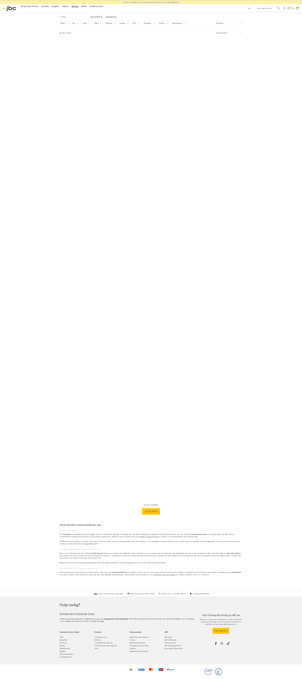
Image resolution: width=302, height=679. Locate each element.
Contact (98, 632)
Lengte (122, 23)
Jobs (96, 648)
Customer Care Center (69, 632)
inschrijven (221, 631)
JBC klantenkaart (66, 654)
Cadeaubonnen (66, 657)
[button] (29, 6)
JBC (166, 632)
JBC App (168, 637)
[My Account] (293, 8)
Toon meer (151, 511)
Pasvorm (109, 23)
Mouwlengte (177, 23)
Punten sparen (170, 643)
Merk (96, 23)
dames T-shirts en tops (149, 537)
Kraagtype (147, 23)
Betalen (63, 651)
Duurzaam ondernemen (173, 648)
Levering (63, 643)
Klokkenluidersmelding (139, 651)
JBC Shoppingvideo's (172, 646)
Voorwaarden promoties (139, 646)
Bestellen (63, 640)
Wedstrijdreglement (138, 643)
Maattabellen (65, 648)
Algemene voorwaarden (139, 637)
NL (249, 8)
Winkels (97, 640)
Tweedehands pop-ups (103, 643)
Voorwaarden (135, 632)
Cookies (133, 648)
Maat (63, 23)
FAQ (61, 637)
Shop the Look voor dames (164, 575)
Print (134, 23)
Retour (62, 646)
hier (102, 621)
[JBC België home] (9, 8)
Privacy (132, 640)
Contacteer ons (100, 637)
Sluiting (162, 23)
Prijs (73, 23)
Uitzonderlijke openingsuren (105, 646)
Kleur (85, 23)
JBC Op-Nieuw (170, 640)
